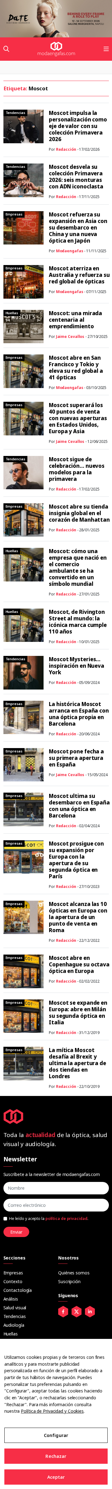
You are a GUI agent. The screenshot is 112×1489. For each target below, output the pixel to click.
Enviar (16, 1232)
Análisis (10, 1299)
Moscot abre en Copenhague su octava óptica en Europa (79, 964)
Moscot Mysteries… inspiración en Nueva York (76, 666)
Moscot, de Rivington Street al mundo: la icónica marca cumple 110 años (78, 621)
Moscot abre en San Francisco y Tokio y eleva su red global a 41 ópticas (76, 367)
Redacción (66, 149)
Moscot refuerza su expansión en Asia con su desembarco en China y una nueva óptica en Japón (78, 227)
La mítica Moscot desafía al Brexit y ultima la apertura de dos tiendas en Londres (77, 1063)
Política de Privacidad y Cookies (52, 1411)
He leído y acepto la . (48, 1218)
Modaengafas (69, 251)
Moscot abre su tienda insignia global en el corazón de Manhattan (79, 513)
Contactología (17, 1290)
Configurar (56, 1435)
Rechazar (55, 1456)
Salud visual (14, 1308)
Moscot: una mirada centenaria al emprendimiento (75, 320)
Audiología (13, 1325)
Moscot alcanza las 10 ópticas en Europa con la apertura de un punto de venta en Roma (78, 917)
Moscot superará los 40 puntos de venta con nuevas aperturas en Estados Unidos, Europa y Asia (78, 418)
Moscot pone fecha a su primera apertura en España (76, 758)
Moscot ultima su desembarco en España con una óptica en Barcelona (79, 805)
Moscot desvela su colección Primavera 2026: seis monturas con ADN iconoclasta (76, 176)
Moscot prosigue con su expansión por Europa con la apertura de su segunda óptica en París (76, 860)
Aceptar (56, 1477)
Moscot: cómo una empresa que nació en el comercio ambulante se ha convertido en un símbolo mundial (78, 567)
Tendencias (14, 1316)
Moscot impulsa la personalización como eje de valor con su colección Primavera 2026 (78, 126)
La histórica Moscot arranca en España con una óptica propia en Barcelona (79, 713)
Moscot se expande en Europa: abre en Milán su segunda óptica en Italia (78, 1012)
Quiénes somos (74, 1273)
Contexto (12, 1281)
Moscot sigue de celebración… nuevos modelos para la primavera (77, 469)
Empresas (13, 1273)
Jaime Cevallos (70, 336)
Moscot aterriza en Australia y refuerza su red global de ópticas (79, 275)
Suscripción (69, 1281)
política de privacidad (66, 1218)
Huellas (10, 1334)
